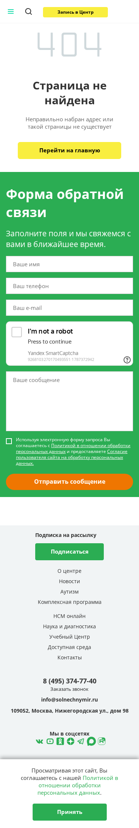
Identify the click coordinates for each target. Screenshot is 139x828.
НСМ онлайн (69, 615)
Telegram (69, 740)
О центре (69, 570)
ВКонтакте (38, 740)
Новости (69, 581)
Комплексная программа (70, 601)
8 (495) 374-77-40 (69, 680)
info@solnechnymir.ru (69, 699)
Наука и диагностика (69, 626)
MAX (90, 740)
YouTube (49, 740)
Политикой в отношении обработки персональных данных (73, 448)
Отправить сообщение (69, 481)
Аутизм (69, 591)
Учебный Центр (69, 636)
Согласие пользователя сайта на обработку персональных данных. (72, 457)
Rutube (101, 740)
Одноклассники (59, 740)
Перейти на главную (69, 150)
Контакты (69, 657)
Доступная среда (69, 646)
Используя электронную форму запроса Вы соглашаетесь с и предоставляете (73, 451)
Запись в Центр (75, 12)
